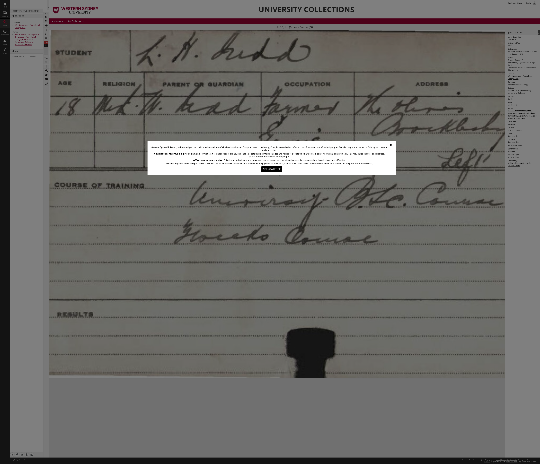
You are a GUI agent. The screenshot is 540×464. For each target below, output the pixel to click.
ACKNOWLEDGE (272, 169)
